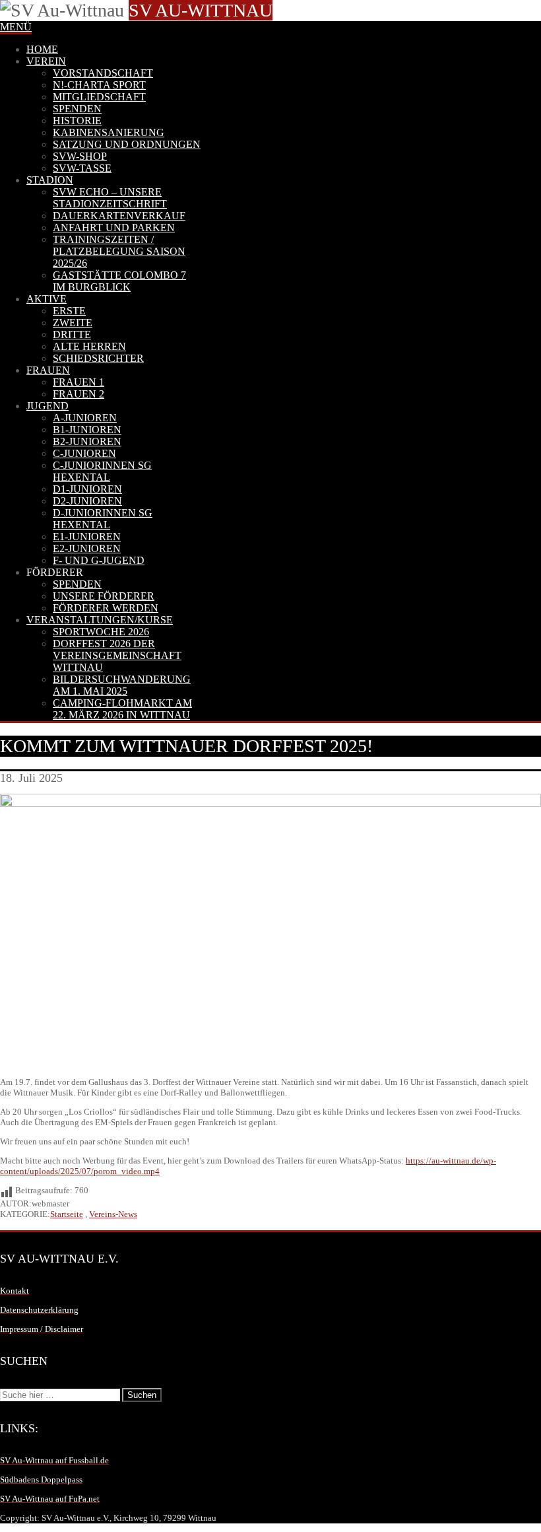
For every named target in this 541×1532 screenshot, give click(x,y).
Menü (16, 26)
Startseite (66, 1214)
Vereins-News (113, 1214)
